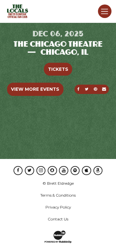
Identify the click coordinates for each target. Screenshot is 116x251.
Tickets (58, 69)
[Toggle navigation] (104, 11)
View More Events (35, 89)
